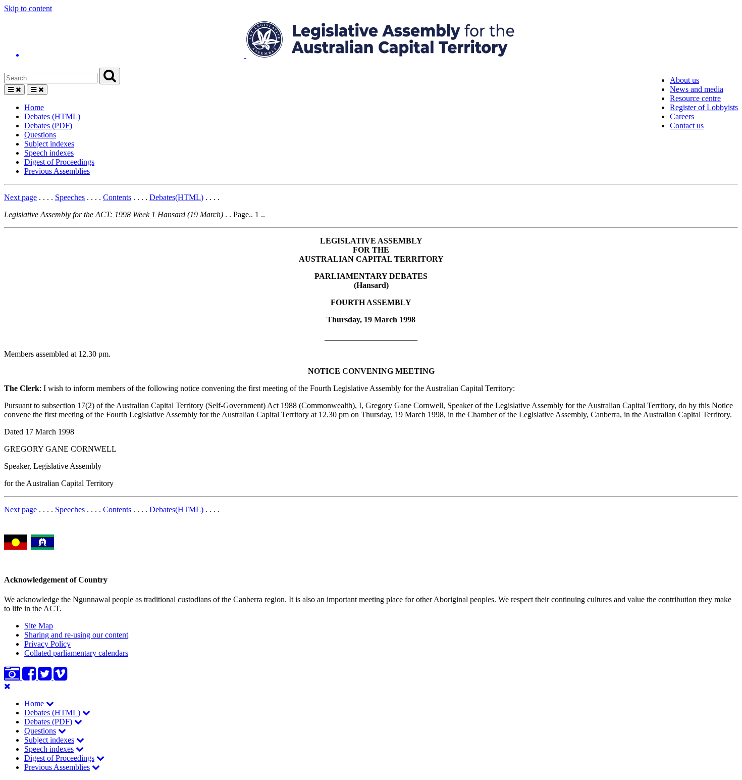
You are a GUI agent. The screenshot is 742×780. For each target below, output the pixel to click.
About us (684, 80)
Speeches (70, 197)
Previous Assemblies (57, 171)
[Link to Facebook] (30, 676)
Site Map (38, 625)
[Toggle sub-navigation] (50, 703)
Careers (682, 116)
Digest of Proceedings (59, 162)
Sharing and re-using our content (76, 634)
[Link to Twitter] (46, 676)
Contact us (687, 125)
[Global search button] (109, 76)
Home (34, 107)
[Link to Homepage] (371, 40)
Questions (40, 134)
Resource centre (695, 98)
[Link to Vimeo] (60, 676)
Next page (20, 197)
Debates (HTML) (52, 116)
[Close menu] (7, 686)
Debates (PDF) (48, 125)
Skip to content (28, 8)
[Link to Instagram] (13, 676)
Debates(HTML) (176, 197)
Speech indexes (49, 153)
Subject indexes (49, 143)
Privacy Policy (47, 644)
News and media (696, 89)
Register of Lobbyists (704, 107)
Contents (117, 197)
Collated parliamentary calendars (76, 653)
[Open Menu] (14, 89)
